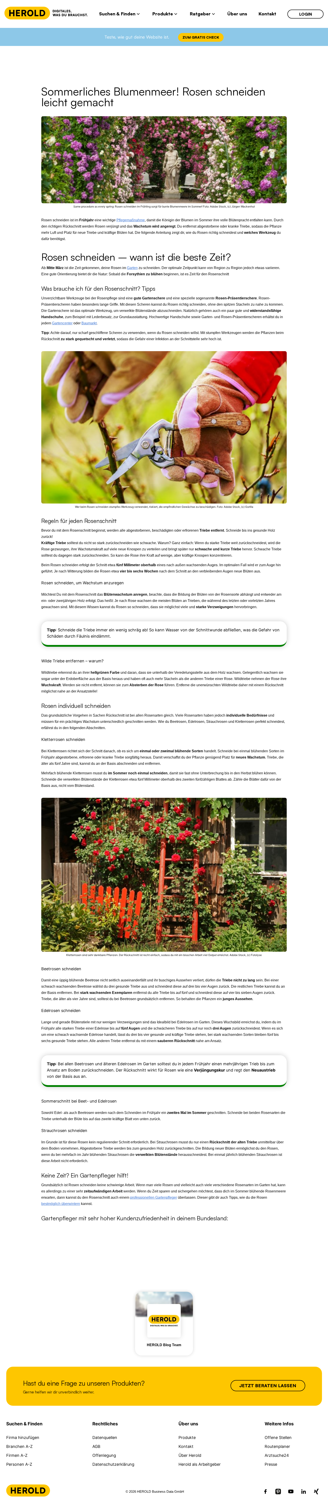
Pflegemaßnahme (130, 220)
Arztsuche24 (277, 1455)
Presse (271, 1464)
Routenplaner (277, 1446)
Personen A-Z (19, 1464)
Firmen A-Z (16, 1455)
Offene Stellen (278, 1437)
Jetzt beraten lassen (267, 1385)
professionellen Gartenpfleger (153, 1197)
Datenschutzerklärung (113, 1464)
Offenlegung (104, 1455)
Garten (132, 268)
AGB (96, 1446)
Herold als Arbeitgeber (200, 1464)
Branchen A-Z (19, 1446)
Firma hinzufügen (22, 1437)
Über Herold (190, 1455)
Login (305, 14)
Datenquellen (104, 1437)
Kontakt (186, 1446)
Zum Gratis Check (201, 37)
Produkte (187, 1437)
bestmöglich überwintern (60, 1204)
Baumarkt (89, 323)
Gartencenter (62, 323)
